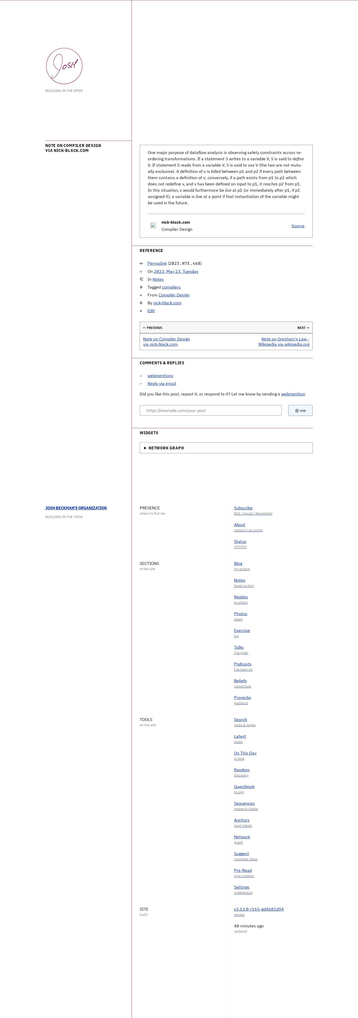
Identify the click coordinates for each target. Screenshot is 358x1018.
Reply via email (162, 383)
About (239, 524)
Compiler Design (174, 295)
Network (242, 836)
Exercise (242, 630)
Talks (239, 647)
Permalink (157, 263)
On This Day (245, 753)
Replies (241, 596)
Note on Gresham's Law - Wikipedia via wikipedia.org (283, 341)
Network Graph (166, 447)
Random (242, 769)
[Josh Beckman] (64, 66)
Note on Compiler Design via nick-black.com (166, 341)
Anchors (241, 820)
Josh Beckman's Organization (76, 507)
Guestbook (244, 786)
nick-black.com (167, 302)
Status (240, 541)
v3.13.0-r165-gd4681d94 (259, 909)
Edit (151, 310)
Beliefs (240, 680)
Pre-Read (243, 870)
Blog (238, 563)
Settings (241, 887)
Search (240, 719)
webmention (293, 394)
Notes (158, 279)
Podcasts (243, 664)
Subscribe (243, 507)
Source (298, 225)
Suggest (241, 853)
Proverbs (242, 697)
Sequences (244, 803)
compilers (171, 287)
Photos (240, 613)
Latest (240, 736)
